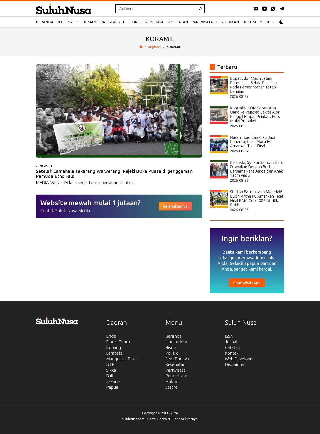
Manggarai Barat (122, 358)
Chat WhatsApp (246, 283)
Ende (111, 336)
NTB (110, 364)
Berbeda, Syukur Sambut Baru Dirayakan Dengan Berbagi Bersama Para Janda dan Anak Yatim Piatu (257, 168)
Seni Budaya (152, 22)
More (264, 22)
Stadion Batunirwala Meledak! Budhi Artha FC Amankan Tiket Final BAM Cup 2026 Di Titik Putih (257, 198)
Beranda (44, 22)
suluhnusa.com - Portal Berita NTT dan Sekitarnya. (160, 419)
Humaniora (93, 22)
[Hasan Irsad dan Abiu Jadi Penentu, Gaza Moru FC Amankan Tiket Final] (219, 144)
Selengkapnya (175, 206)
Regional (66, 22)
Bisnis (114, 22)
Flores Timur (118, 341)
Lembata (114, 353)
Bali (109, 375)
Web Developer (239, 358)
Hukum (249, 22)
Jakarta (113, 381)
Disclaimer (235, 364)
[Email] (256, 9)
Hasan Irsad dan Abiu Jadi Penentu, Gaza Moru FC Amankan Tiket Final (252, 141)
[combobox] (156, 8)
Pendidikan (227, 22)
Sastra (171, 387)
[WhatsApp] (273, 9)
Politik (130, 22)
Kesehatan (177, 22)
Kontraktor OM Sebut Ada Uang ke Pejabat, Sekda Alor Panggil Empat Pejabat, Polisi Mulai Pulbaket (255, 114)
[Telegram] (282, 9)
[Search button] (200, 9)
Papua (112, 387)
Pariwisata (202, 22)
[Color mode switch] (281, 22)
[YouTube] (264, 9)
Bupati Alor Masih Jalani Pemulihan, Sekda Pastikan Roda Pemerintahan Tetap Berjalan (253, 84)
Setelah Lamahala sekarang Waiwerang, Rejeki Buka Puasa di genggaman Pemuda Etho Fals (114, 173)
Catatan (233, 347)
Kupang (113, 347)
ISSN (229, 336)
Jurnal (231, 341)
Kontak (232, 353)
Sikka (111, 370)
